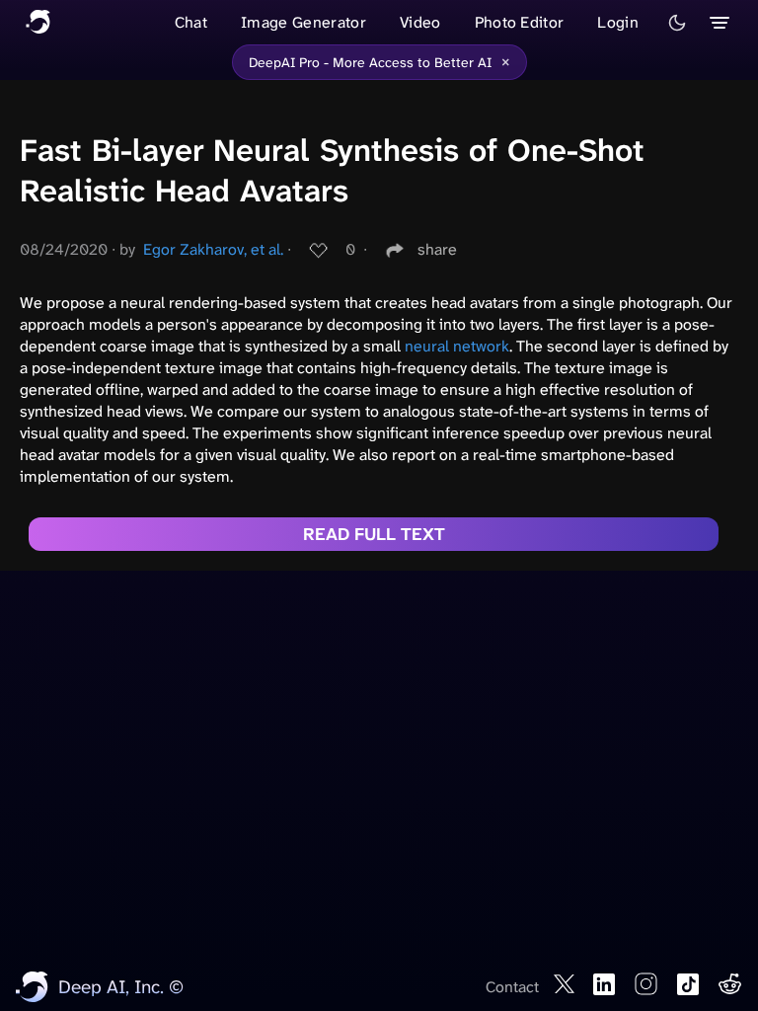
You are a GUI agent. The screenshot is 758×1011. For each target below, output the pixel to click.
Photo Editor (520, 22)
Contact (512, 986)
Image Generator (303, 22)
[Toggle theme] (677, 23)
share (437, 249)
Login (618, 22)
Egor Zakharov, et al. (213, 249)
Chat (191, 22)
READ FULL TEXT (374, 534)
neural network (457, 346)
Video (420, 22)
